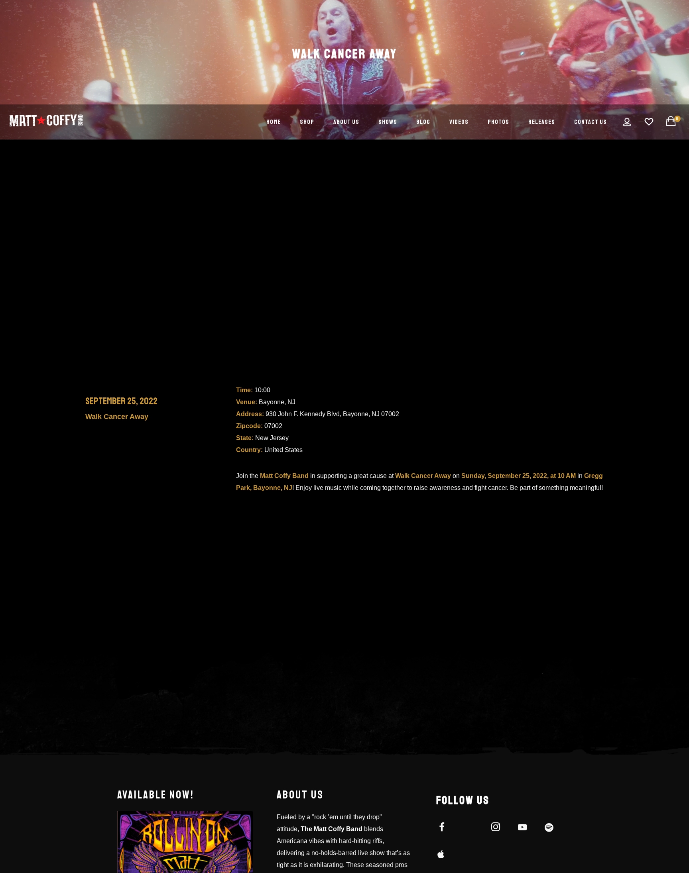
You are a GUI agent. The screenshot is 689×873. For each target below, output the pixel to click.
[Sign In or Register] (627, 122)
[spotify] (554, 829)
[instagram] (500, 829)
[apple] (446, 855)
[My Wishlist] (649, 122)
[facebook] (446, 829)
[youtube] (522, 832)
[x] (473, 829)
